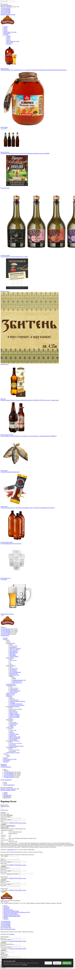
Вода (55, 436)
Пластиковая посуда (6, 578)
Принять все (67, 963)
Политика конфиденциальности (12, 915)
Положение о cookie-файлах (11, 913)
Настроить (57, 963)
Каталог (6, 28)
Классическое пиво (41, 153)
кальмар (17, 471)
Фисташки (7, 507)
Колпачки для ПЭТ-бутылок (14, 543)
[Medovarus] (12, 696)
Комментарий (4, 877)
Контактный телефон (6, 861)
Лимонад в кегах (19, 436)
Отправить (3, 824)
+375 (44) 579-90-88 (5, 632)
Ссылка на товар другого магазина (10, 873)
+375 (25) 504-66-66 (5, 631)
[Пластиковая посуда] (17, 747)
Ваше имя (3, 818)
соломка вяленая (5, 471)
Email (2, 821)
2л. (3, 128)
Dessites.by (12, 934)
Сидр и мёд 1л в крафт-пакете (51, 400)
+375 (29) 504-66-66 (5, 630)
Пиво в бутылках (5, 152)
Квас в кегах (4, 436)
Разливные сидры (5, 188)
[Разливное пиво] (15, 643)
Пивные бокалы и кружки (7, 614)
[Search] (2, 626)
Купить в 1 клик (4, 827)
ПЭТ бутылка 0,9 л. (17, 681)
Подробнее (24, 964)
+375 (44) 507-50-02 (5, 634)
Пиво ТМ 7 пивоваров (13, 70)
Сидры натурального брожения (17, 400)
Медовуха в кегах (5, 291)
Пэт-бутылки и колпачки (7, 542)
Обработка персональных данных (12, 916)
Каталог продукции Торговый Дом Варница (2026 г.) (17, 912)
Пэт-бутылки (4, 543)
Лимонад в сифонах (39, 436)
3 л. (1, 128)
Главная (5, 26)
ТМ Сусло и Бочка (24, 70)
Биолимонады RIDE (49, 436)
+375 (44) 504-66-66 (5, 629)
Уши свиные (22, 507)
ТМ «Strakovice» (12, 153)
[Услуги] (7, 754)
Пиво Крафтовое (40, 70)
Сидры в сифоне (23, 256)
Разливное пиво (5, 68)
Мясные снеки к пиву (30, 507)
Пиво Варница (4, 70)
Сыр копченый (50, 507)
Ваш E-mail (3, 863)
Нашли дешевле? (11, 825)
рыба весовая (12, 471)
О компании (7, 907)
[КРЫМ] (13, 676)
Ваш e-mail (3, 872)
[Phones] (1, 626)
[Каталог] (8, 639)
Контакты (6, 34)
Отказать (48, 963)
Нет (4, 967)
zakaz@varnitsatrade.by (6, 5)
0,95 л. (5, 128)
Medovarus (3, 398)
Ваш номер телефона (6, 819)
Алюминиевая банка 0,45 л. (19, 680)
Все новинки (7, 33)
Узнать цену (9, 815)
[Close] (5, 953)
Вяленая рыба (4, 470)
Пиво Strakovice (32, 70)
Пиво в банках (4, 127)
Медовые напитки (5, 400)
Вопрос (3, 859)
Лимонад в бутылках (29, 436)
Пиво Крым (48, 70)
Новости (6, 30)
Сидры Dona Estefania (14, 256)
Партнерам (6, 908)
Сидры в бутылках (5, 255)
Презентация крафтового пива (11, 911)
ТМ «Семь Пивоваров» (22, 153)
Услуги (5, 29)
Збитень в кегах (4, 364)
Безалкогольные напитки (7, 434)
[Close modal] (9, 881)
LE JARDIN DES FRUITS (37, 400)
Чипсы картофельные (41, 507)
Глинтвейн (28, 400)
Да (1, 967)
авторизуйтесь (11, 849)
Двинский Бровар (62, 70)
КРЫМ (47, 153)
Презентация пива (8, 909)
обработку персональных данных (18, 822)
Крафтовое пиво (32, 153)
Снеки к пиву (4, 506)
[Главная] (8, 625)
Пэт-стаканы (4, 579)
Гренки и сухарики (14, 507)
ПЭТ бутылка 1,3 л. (17, 682)
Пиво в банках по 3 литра (10, 32)
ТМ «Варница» (4, 153)
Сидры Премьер (5, 256)
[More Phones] (11, 767)
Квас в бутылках (11, 436)
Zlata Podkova (54, 70)
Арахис (2, 507)
